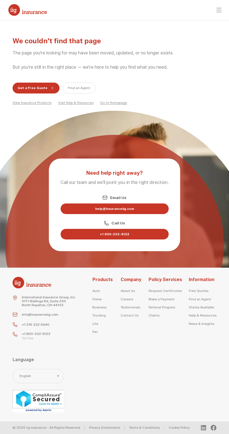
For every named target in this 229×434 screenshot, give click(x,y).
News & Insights (201, 324)
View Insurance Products (32, 103)
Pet (95, 332)
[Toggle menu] (219, 10)
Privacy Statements (104, 428)
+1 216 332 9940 (35, 325)
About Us (128, 291)
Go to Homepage (113, 103)
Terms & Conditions (144, 428)
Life (95, 324)
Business (99, 307)
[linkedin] (203, 428)
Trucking (99, 315)
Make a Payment (162, 299)
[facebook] (213, 428)
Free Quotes (198, 291)
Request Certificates (165, 291)
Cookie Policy (179, 428)
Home (97, 299)
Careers (127, 299)
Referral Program (162, 307)
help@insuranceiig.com (114, 209)
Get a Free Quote (32, 88)
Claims (154, 315)
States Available (201, 307)
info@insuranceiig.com (40, 314)
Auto (96, 291)
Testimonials (130, 307)
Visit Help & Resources (76, 103)
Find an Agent (79, 88)
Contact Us (130, 315)
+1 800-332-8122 (114, 234)
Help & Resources (202, 315)
